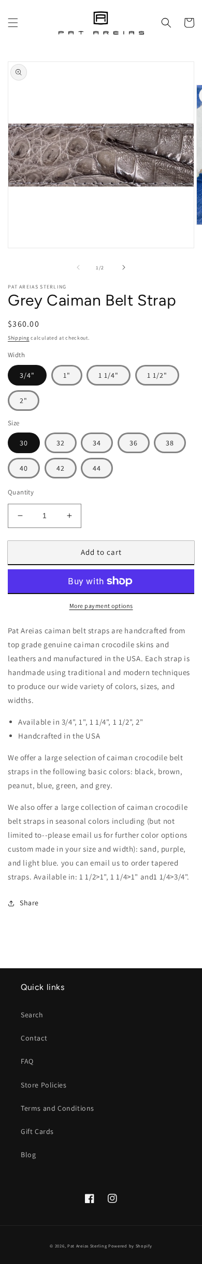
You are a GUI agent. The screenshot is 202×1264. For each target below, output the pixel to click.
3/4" (27, 375)
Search (32, 1014)
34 (97, 442)
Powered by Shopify (130, 1246)
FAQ (27, 1061)
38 (170, 442)
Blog (28, 1154)
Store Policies (43, 1085)
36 (133, 442)
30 (24, 442)
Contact (34, 1038)
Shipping (19, 337)
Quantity (21, 492)
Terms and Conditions (57, 1108)
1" (66, 375)
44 (97, 468)
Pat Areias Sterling (87, 1246)
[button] (13, 22)
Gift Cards (37, 1131)
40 (24, 468)
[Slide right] (123, 267)
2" (23, 400)
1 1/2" (157, 375)
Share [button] (29, 902)
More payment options (101, 606)
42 (60, 468)
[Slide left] (78, 267)
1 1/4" (108, 375)
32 (60, 442)
